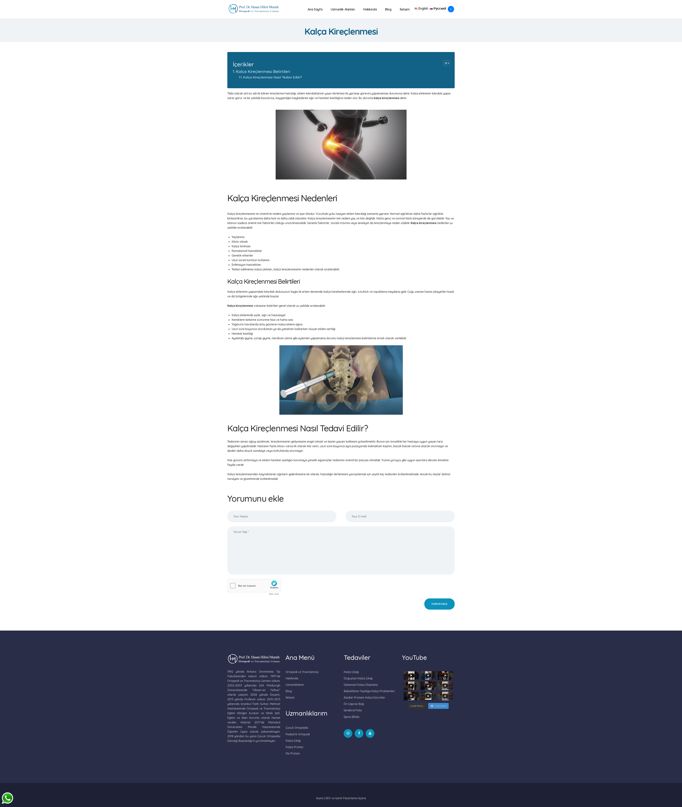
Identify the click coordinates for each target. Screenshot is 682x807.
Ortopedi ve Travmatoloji (302, 672)
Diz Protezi (293, 753)
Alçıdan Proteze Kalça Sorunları (364, 697)
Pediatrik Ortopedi (298, 734)
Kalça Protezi (294, 747)
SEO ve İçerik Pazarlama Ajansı (345, 798)
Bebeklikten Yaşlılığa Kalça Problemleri (369, 691)
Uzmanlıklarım (295, 684)
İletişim (290, 697)
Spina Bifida (351, 717)
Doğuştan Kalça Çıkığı (358, 678)
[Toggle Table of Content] (445, 63)
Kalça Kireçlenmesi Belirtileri (263, 71)
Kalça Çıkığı (293, 740)
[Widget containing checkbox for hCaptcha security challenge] (254, 588)
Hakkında (292, 678)
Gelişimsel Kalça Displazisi (361, 684)
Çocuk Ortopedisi (297, 727)
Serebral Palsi (353, 710)
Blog (289, 691)
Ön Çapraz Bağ (354, 704)
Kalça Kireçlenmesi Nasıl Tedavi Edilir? (272, 77)
